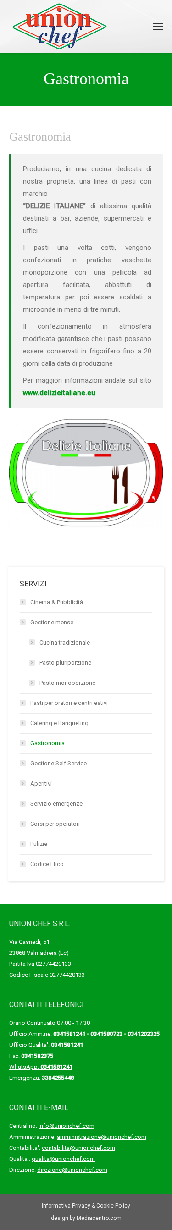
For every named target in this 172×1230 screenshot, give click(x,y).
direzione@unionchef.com (72, 1169)
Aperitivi (41, 783)
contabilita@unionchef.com (78, 1147)
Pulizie (38, 843)
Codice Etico (47, 864)
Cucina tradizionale (64, 642)
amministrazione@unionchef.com (101, 1136)
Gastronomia (47, 743)
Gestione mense (51, 622)
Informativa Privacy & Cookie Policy (86, 1206)
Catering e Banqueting (59, 723)
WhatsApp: (40, 1066)
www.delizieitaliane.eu (59, 393)
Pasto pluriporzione (65, 662)
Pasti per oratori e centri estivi (69, 702)
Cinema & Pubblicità (56, 602)
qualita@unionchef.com (63, 1158)
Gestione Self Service (58, 763)
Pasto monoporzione (67, 682)
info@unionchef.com (66, 1125)
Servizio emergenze (56, 803)
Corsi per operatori (55, 823)
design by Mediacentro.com (86, 1218)
